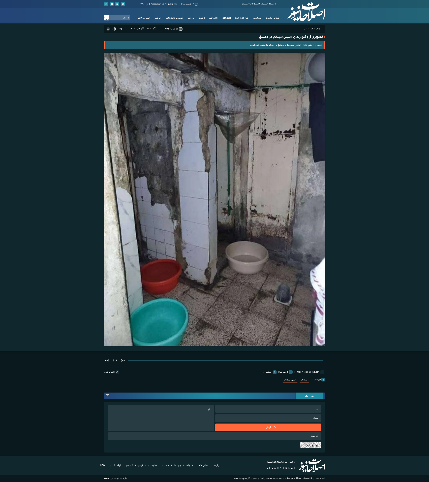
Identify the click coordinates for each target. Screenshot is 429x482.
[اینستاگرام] (106, 4)
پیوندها (177, 465)
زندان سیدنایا (290, 380)
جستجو (165, 465)
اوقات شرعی (115, 465)
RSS (102, 465)
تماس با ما (203, 465)
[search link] (106, 17)
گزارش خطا (283, 372)
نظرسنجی (152, 465)
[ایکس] (117, 4)
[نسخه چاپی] (108, 29)
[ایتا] (123, 4)
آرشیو (140, 465)
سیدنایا (304, 380)
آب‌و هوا (129, 465)
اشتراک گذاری (109, 372)
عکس (306, 28)
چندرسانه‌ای (315, 28)
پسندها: (268, 372)
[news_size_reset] (115, 360)
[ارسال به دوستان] (120, 28)
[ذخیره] (114, 29)
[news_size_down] (107, 360)
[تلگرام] (112, 4)
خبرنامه (189, 465)
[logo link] (306, 11)
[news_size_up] (123, 360)
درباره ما (216, 465)
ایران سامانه (108, 478)
